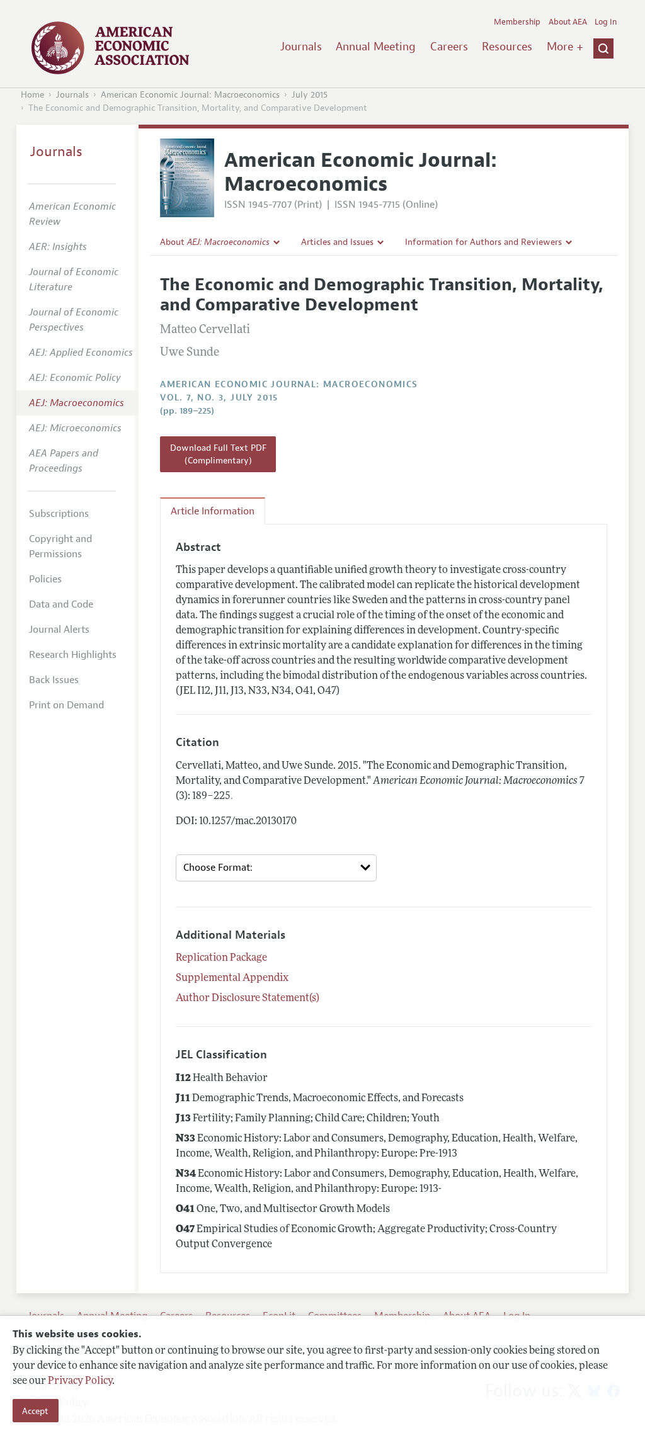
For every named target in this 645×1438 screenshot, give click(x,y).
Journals (301, 47)
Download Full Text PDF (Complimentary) (218, 454)
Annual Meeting (376, 47)
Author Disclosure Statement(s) (247, 999)
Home (32, 94)
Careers (449, 47)
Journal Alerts (59, 629)
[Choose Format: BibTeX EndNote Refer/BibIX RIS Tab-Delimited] (276, 867)
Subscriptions (59, 513)
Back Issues (54, 680)
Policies (45, 579)
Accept (35, 1411)
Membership (517, 22)
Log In (606, 22)
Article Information (212, 511)
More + (565, 47)
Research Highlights (73, 654)
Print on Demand (66, 705)
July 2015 (310, 94)
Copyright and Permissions (60, 546)
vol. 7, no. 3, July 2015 (219, 397)
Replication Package (221, 958)
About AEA (568, 22)
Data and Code (61, 604)
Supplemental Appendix (232, 978)
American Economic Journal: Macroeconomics (190, 94)
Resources (507, 47)
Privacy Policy (80, 1381)
